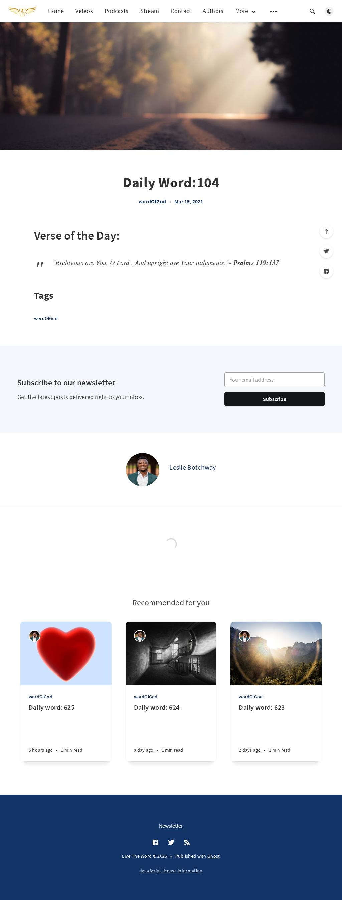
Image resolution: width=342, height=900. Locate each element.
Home (56, 11)
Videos (84, 11)
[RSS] (187, 843)
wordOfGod (152, 201)
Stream (149, 11)
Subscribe (274, 399)
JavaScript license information (171, 871)
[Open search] (312, 11)
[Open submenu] (273, 11)
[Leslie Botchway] (142, 469)
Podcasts (116, 11)
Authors (213, 11)
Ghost (213, 856)
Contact (181, 11)
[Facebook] (326, 271)
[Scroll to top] (326, 231)
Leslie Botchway (192, 467)
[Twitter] (326, 251)
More (241, 11)
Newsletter (171, 825)
